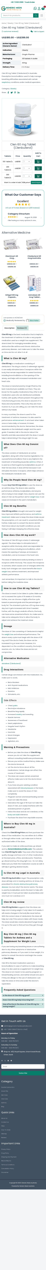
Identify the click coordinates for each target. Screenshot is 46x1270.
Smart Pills (4, 1091)
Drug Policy (5, 1153)
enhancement (18, 420)
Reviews (4, 1138)
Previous (5, 217)
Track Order (29, 2)
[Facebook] (11, 1060)
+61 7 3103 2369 (17, 2)
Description (9, 328)
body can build (13, 814)
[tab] (9, 328)
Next (41, 217)
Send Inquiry (36, 182)
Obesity (10, 23)
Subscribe (23, 1073)
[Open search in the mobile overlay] (20, 15)
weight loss (34, 497)
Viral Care (4, 1099)
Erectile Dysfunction (7, 1087)
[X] (5, 1060)
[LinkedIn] (8, 1060)
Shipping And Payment (8, 1157)
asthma (32, 462)
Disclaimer (4, 1172)
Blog (2, 1107)
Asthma (3, 1103)
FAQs (3, 1126)
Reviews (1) (22, 328)
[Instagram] (2, 1060)
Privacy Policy (5, 1149)
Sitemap (4, 1134)
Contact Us (5, 1122)
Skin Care (4, 1095)
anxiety (19, 714)
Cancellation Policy (7, 1169)
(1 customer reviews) (10, 31)
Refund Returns (6, 1161)
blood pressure (27, 788)
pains (15, 705)
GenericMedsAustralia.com (20, 849)
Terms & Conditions (7, 1165)
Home (4, 23)
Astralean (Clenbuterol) (11, 663)
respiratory (6, 82)
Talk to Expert (39, 31)
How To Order (5, 1130)
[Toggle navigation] (42, 15)
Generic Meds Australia (29, 1183)
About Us (4, 1118)
